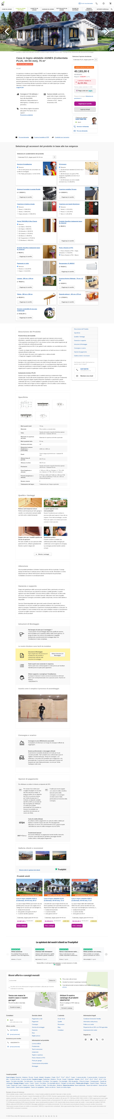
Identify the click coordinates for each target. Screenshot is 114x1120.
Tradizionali (46, 1079)
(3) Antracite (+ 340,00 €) (26, 231)
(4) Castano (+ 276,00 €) (26, 233)
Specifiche (77, 333)
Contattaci (61, 1030)
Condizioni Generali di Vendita (92, 1018)
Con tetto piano (51, 1085)
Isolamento (35, 1052)
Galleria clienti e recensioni (82, 355)
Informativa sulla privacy (90, 1021)
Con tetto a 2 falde (40, 1085)
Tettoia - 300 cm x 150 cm (25, 294)
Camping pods (94, 1081)
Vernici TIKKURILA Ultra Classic (27, 221)
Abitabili (41, 1077)
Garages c (64, 1083)
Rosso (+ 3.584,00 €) (25, 209)
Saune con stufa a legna (64, 1087)
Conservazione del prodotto (40, 1063)
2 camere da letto (92, 1077)
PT (43, 1116)
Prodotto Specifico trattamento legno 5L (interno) (70, 222)
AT (51, 1116)
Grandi (36, 1077)
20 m (91, 1079)
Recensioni (61, 1024)
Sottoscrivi (52, 980)
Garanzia (34, 1030)
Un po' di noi (61, 1018)
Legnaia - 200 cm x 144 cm (25, 278)
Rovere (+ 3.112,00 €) (25, 268)
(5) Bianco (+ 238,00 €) (25, 235)
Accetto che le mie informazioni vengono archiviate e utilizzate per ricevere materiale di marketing (32, 987)
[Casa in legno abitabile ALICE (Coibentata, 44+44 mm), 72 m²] (57, 887)
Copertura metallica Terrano (67, 189)
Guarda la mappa (15, 1007)
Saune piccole (103, 1085)
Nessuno (21, 167)
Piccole (31, 1077)
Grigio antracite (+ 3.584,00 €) (27, 214)
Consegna (35, 1024)
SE (49, 1116)
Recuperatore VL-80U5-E (66, 263)
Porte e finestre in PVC (66, 247)
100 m (68, 1077)
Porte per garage (37, 1060)
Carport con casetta (28, 1085)
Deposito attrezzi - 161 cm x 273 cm (70, 294)
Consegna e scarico (80, 348)
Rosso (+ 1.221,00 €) (67, 211)
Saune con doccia (50, 1087)
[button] (25, 404)
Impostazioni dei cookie (90, 1030)
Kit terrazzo (62, 164)
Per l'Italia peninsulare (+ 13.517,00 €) (29, 173)
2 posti (32, 1083)
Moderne (25, 1077)
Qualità (60, 1021)
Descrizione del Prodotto (81, 329)
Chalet (53, 1077)
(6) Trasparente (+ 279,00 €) (27, 238)
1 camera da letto (81, 1077)
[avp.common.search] (111, 9)
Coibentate (70, 1079)
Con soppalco (54, 1081)
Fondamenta (35, 1046)
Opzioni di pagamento (80, 352)
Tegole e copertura (37, 1055)
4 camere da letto (15, 1079)
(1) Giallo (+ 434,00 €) (25, 226)
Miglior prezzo (36, 1035)
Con (48, 1083)
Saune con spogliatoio (37, 1087)
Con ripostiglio (63, 1081)
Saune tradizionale (80, 1085)
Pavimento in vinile (23, 263)
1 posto (26, 1083)
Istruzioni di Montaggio (80, 344)
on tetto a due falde (17, 1081)
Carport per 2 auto (16, 1085)
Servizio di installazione (24, 164)
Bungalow (47, 1077)
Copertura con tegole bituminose (69, 204)
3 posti (37, 1083)
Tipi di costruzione (37, 1049)
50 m (58, 1077)
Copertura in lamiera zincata (26, 204)
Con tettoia (46, 1081)
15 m (87, 1079)
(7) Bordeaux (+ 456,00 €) (26, 240)
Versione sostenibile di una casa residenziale (27, 309)
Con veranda (37, 1081)
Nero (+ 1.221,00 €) (66, 214)
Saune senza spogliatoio (23, 1087)
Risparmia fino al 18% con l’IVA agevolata (95, 1027)
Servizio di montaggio (38, 1027)
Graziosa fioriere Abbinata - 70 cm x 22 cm (71, 279)
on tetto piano (29, 1081)
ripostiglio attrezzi (55, 1083)
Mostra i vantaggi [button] (43, 554)
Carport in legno (94, 1083)
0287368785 (81, 119)
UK (32, 1116)
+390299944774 (32, 681)
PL (54, 1116)
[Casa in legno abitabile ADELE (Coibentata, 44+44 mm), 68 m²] (29, 887)
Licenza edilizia (36, 1043)
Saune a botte (11, 1087)
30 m (96, 1079)
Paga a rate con (83, 90)
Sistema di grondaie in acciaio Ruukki (28, 189)
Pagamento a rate (37, 1018)
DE (38, 1116)
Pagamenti (35, 1021)
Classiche (18, 1077)
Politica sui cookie (88, 1024)
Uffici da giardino (73, 1081)
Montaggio (35, 1066)
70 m (63, 1077)
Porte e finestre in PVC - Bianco (70, 255)
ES (41, 1116)
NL (46, 1116)
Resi (33, 1033)
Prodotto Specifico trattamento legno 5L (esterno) (28, 248)
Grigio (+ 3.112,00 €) (24, 271)
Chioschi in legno (84, 1081)
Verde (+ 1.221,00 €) (66, 209)
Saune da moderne (92, 1085)
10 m (82, 1079)
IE (56, 1116)
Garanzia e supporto (80, 340)
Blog (59, 1027)
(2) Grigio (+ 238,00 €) (25, 229)
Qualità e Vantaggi (79, 336)
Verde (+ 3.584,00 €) (24, 211)
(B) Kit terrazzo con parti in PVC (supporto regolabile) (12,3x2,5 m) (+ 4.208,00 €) (69, 175)
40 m (100, 1079)
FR (35, 1116)
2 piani (73, 1077)
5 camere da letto (26, 1079)
